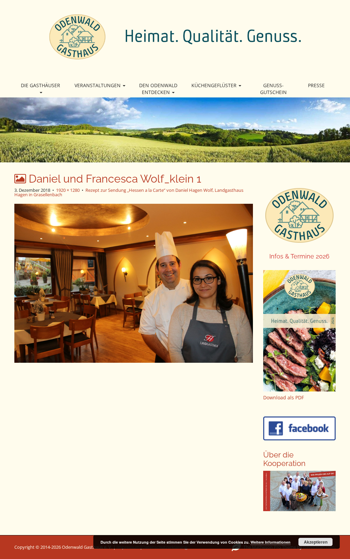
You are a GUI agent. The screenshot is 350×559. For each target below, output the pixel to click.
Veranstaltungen (98, 85)
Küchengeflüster (214, 85)
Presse (316, 85)
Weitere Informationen (271, 542)
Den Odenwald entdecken (158, 88)
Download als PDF (283, 397)
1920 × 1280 (68, 190)
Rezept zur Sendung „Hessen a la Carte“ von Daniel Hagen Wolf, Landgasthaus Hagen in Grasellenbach (128, 192)
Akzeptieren (315, 542)
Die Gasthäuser (40, 85)
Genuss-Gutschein (273, 88)
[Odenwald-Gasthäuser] (175, 36)
